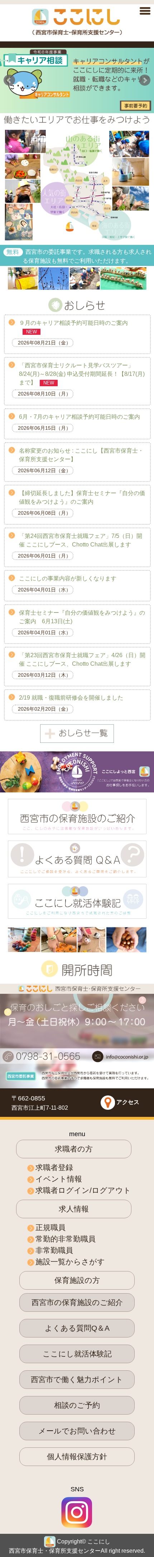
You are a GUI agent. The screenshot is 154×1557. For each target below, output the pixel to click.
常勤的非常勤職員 (65, 1239)
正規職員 (50, 1227)
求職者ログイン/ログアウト (83, 1190)
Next (144, 80)
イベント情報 (58, 1179)
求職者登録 (54, 1167)
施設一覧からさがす (70, 1262)
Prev (9, 80)
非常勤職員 (54, 1250)
